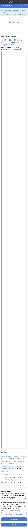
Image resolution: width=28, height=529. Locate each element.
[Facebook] (5, 29)
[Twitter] (2, 29)
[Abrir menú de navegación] (25, 6)
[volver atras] (2, 22)
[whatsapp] (8, 29)
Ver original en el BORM (18, 49)
